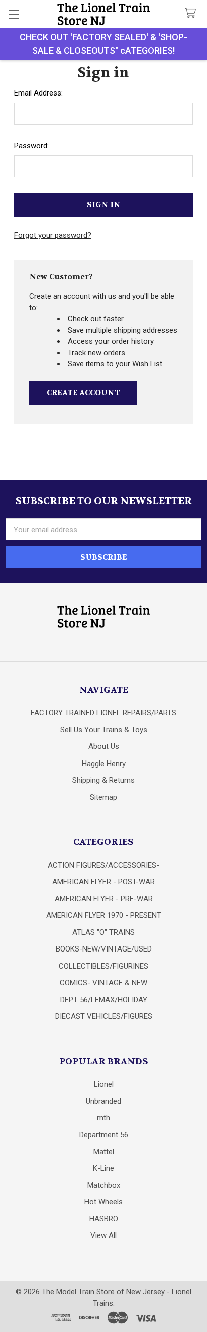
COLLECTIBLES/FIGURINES (103, 966)
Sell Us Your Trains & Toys (103, 729)
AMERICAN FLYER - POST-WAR (103, 881)
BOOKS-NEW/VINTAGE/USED (104, 949)
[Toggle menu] (14, 14)
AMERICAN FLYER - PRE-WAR (104, 898)
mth (103, 1117)
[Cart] (192, 13)
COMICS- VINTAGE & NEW (103, 982)
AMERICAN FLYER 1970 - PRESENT (103, 915)
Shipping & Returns (103, 780)
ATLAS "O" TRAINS (103, 932)
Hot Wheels (103, 1201)
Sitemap (103, 797)
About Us (103, 746)
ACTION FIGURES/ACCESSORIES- (103, 865)
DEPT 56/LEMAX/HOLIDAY (103, 999)
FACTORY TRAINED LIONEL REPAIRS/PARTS (103, 712)
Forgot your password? (52, 235)
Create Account (83, 393)
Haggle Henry (104, 763)
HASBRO (103, 1218)
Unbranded (103, 1101)
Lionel (104, 1084)
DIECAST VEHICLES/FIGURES (103, 1016)
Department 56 (103, 1134)
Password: (31, 145)
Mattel (103, 1151)
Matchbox (103, 1185)
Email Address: (38, 93)
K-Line (103, 1168)
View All (103, 1235)
